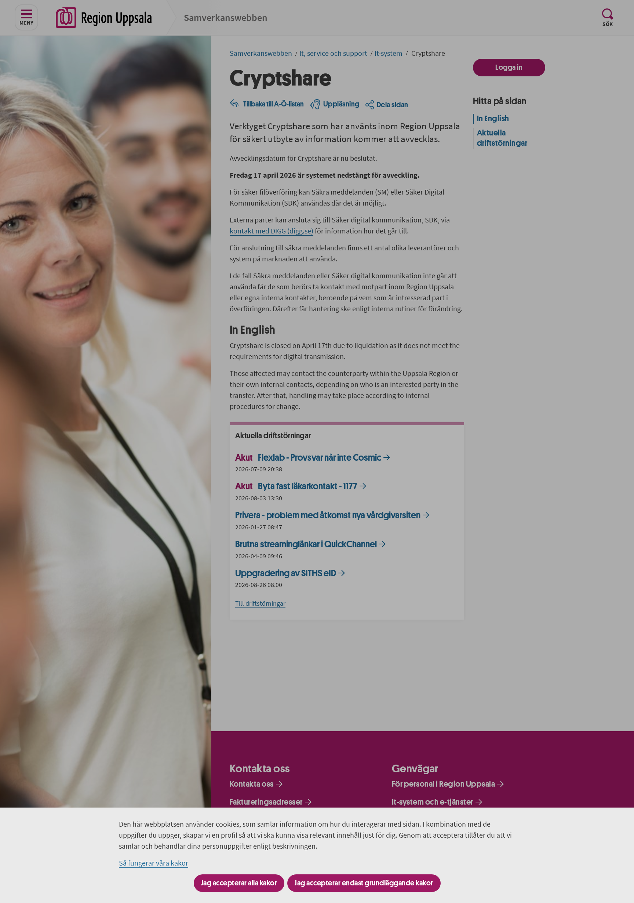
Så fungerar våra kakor (153, 862)
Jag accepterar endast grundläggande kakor (364, 883)
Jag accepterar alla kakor (239, 883)
